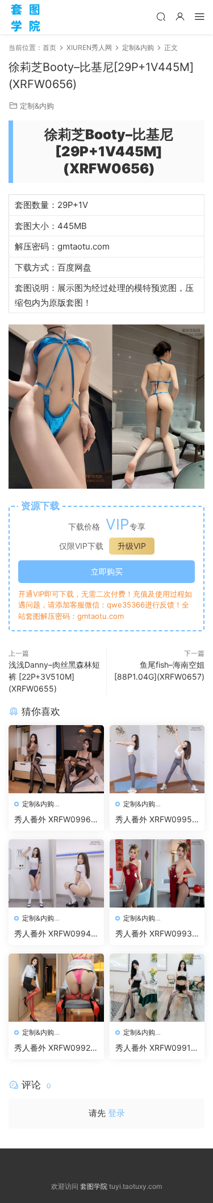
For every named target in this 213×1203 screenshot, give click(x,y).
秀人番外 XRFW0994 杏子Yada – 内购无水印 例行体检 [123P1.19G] (55, 934)
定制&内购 (37, 105)
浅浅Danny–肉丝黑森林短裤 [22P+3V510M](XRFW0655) (54, 676)
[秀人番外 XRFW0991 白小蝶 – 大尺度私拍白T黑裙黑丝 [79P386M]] (157, 988)
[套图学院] (26, 17)
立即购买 (107, 571)
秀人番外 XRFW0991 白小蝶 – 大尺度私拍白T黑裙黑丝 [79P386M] (156, 1048)
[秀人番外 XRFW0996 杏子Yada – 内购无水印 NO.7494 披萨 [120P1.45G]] (56, 759)
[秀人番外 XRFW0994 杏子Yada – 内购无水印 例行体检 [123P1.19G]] (56, 873)
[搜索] (161, 16)
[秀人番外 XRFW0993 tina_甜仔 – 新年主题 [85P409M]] (157, 873)
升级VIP (132, 546)
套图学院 (93, 1186)
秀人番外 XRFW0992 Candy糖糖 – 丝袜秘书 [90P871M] (54, 1048)
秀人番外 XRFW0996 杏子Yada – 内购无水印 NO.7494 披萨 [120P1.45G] (55, 819)
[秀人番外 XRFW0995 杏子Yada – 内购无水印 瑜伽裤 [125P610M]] (157, 759)
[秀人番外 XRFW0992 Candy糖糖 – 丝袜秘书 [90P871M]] (56, 988)
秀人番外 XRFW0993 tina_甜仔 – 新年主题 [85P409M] (157, 934)
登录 (116, 1113)
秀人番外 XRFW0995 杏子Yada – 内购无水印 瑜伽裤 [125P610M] (156, 819)
